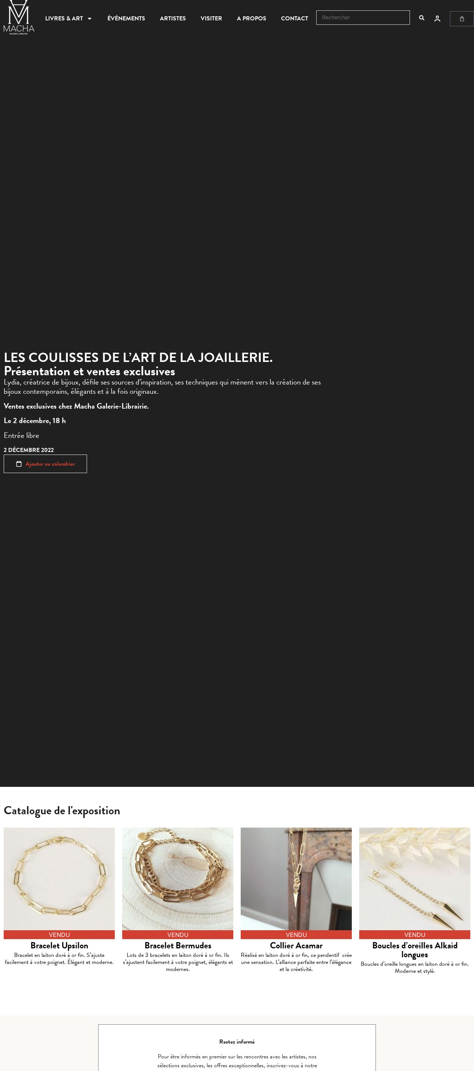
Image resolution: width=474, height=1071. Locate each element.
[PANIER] (462, 18)
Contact (294, 18)
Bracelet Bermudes (177, 945)
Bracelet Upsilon (59, 945)
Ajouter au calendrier (50, 463)
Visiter (211, 18)
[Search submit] (422, 17)
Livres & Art (64, 18)
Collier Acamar (296, 945)
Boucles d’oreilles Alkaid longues (415, 950)
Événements (126, 18)
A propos (251, 18)
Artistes (173, 18)
